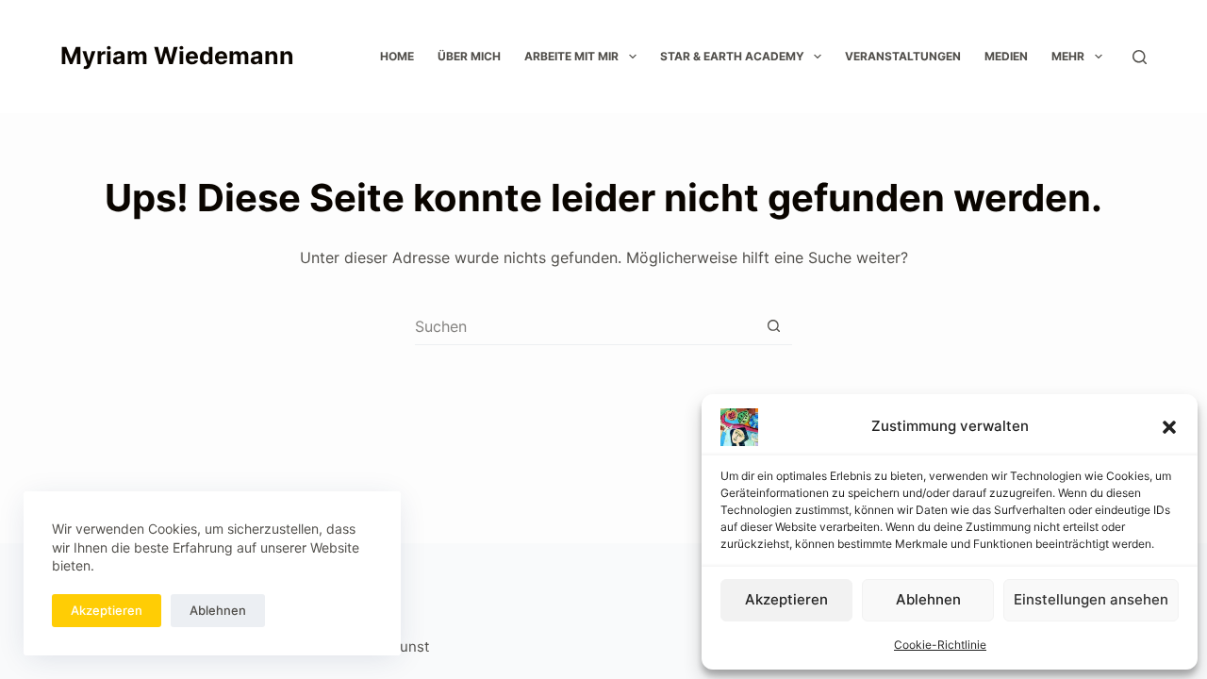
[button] (1169, 427)
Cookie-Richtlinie (940, 645)
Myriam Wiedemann (177, 55)
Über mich (469, 56)
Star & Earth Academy (732, 56)
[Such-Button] (773, 325)
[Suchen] (1140, 57)
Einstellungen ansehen (1091, 599)
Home (397, 56)
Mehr (1067, 56)
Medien (1006, 56)
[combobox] (585, 326)
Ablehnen (928, 599)
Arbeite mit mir (571, 56)
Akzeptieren (786, 599)
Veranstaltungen (903, 56)
